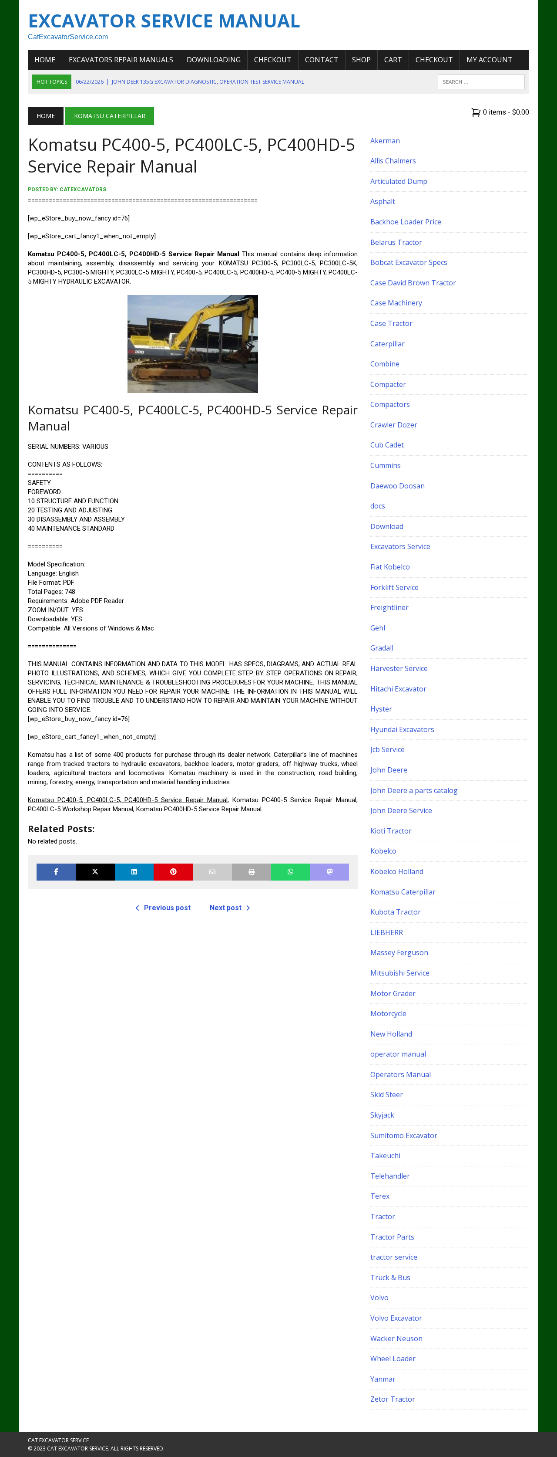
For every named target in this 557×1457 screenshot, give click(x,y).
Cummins (385, 465)
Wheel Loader (393, 1358)
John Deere (388, 770)
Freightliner (389, 607)
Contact (322, 59)
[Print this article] (251, 872)
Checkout (273, 59)
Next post (226, 908)
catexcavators (83, 189)
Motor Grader (393, 993)
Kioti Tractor (391, 831)
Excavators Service (400, 546)
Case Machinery (396, 303)
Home (44, 59)
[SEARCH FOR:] (481, 81)
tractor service (393, 1257)
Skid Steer (386, 1094)
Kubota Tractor (395, 912)
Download (386, 526)
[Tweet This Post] (95, 872)
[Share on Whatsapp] (290, 872)
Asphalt (382, 201)
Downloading (214, 59)
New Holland (391, 1034)
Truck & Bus (390, 1277)
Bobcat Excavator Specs (408, 262)
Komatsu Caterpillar (403, 892)
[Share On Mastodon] (329, 872)
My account (489, 59)
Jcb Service (387, 749)
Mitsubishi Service (399, 973)
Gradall (381, 648)
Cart (393, 59)
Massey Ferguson (399, 952)
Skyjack (382, 1115)
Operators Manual (400, 1074)
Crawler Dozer (393, 425)
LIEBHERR (386, 932)
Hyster (381, 709)
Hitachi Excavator (398, 689)
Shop (361, 59)
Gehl (377, 628)
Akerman (385, 141)
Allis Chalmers (393, 161)
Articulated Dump (398, 181)
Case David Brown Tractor (413, 283)
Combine (384, 364)
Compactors (390, 404)
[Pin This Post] (173, 872)
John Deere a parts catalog (414, 790)
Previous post (167, 908)
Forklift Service (394, 587)
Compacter (388, 384)
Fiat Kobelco (390, 567)
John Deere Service (401, 810)
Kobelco (383, 851)
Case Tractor (391, 323)
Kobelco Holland (396, 871)
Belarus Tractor (396, 242)
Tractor (382, 1216)
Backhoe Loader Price (405, 222)
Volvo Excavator (396, 1318)
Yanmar (383, 1379)
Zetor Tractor (392, 1399)
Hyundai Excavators (402, 729)
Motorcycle (388, 1013)
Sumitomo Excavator (403, 1135)
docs (377, 506)
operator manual (398, 1054)
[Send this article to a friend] (212, 872)
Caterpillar (387, 344)
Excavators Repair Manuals (121, 59)
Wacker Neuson (396, 1338)
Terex (379, 1196)
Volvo (379, 1297)
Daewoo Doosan (397, 486)
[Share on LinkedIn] (134, 872)
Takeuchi (385, 1155)
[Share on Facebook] (56, 872)
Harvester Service (399, 668)
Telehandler (390, 1176)
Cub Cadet (387, 445)
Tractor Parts (392, 1237)
